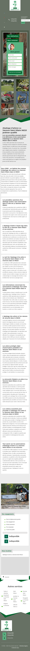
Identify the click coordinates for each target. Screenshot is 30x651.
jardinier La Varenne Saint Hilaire (16, 599)
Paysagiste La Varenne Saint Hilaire (25, 601)
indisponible (14, 19)
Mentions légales (24, 646)
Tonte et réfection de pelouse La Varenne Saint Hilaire (6, 596)
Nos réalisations (12, 36)
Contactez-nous (15, 647)
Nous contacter (12, 40)
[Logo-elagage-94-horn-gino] (15, 5)
